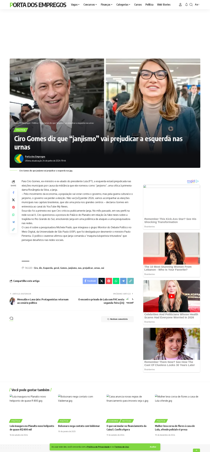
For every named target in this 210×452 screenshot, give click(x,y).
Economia (113, 421)
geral (56, 268)
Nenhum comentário (119, 319)
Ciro (36, 268)
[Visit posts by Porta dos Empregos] (19, 158)
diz (40, 268)
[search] (191, 4)
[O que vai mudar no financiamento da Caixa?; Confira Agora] (129, 408)
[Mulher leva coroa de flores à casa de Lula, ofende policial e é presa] (177, 408)
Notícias (126, 421)
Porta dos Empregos (38, 4)
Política (20, 130)
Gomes (63, 268)
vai (102, 268)
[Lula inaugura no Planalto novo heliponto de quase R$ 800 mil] (32, 408)
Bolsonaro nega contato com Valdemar (79, 425)
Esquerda (48, 268)
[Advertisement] (105, 33)
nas (79, 268)
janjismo (72, 268)
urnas (97, 268)
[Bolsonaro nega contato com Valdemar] (80, 408)
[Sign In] (180, 4)
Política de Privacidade (98, 447)
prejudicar (88, 268)
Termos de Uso (121, 447)
